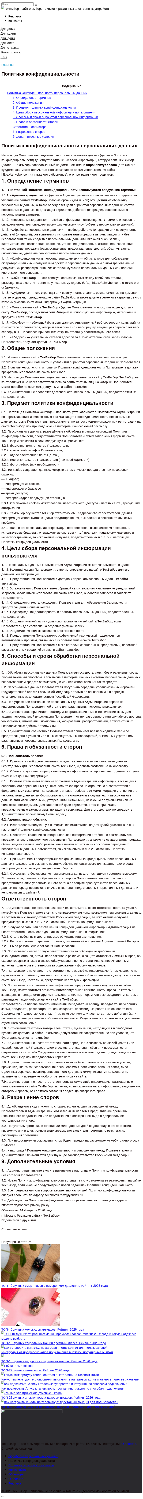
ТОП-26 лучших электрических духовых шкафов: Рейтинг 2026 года (50, 1397)
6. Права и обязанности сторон (35, 121)
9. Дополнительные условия (33, 136)
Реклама (14, 16)
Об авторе (16, 1474)
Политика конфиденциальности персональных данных (47, 92)
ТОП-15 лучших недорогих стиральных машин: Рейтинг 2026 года (49, 1361)
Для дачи (8, 37)
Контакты (15, 20)
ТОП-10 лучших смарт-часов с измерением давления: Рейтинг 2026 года (54, 1285)
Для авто (7, 42)
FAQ (4, 56)
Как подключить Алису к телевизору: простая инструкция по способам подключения (63, 1388)
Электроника (11, 52)
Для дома (8, 28)
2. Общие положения (28, 102)
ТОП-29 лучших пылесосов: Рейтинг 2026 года (35, 1370)
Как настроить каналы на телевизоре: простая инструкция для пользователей (58, 1406)
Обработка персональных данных (33, 1456)
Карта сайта (17, 1469)
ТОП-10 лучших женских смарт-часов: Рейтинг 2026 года (42, 1329)
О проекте (15, 1478)
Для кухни (8, 33)
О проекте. (129, 1443)
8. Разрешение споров (29, 131)
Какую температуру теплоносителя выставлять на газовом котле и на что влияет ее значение (70, 1379)
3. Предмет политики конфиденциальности (44, 107)
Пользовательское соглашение (31, 1465)
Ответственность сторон (30, 126)
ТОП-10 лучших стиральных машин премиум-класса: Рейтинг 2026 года (53, 1343)
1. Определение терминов (32, 97)
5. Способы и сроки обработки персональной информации (55, 117)
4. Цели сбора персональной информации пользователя (54, 112)
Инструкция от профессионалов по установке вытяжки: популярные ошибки (57, 1352)
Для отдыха (10, 47)
